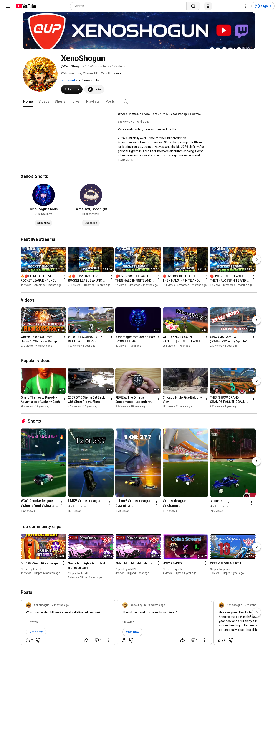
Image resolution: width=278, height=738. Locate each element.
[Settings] (245, 6)
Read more (125, 159)
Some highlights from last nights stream (86, 565)
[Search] (193, 6)
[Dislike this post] (38, 640)
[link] (68, 623)
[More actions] (64, 277)
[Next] (256, 259)
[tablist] (139, 101)
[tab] (28, 101)
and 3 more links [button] (87, 80)
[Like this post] (124, 640)
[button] (125, 159)
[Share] (86, 640)
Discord (69, 80)
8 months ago (156, 605)
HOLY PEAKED (172, 563)
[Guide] (7, 6)
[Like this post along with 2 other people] (27, 640)
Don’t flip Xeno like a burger (40, 563)
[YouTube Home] (25, 6)
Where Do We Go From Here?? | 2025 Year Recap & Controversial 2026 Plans (161, 114)
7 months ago (60, 605)
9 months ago (253, 605)
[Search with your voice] (208, 6)
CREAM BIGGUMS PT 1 (225, 563)
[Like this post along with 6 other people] (220, 640)
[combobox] (129, 6)
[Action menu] (63, 563)
